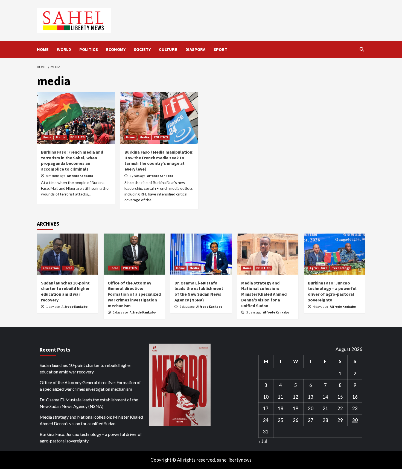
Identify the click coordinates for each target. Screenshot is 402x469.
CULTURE (168, 49)
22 (340, 408)
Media (61, 137)
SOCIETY (142, 49)
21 (325, 408)
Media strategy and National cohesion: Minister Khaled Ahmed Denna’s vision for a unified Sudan (264, 294)
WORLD (64, 49)
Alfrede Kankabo (80, 176)
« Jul (262, 441)
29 (340, 420)
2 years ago (138, 176)
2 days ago (120, 312)
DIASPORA (195, 49)
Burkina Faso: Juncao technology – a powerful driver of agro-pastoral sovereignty (332, 291)
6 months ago (56, 176)
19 (295, 408)
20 (310, 408)
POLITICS (88, 49)
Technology (341, 268)
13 (310, 397)
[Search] (361, 49)
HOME (43, 49)
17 (266, 408)
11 (280, 397)
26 (295, 420)
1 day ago (53, 306)
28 (325, 420)
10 (266, 397)
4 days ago (320, 306)
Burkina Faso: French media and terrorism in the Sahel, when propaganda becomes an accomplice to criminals (72, 160)
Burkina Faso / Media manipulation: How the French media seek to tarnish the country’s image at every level (158, 160)
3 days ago (254, 312)
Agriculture (318, 268)
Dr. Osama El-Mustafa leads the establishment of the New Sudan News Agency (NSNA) (198, 291)
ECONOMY (116, 49)
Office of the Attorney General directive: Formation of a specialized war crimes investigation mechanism (134, 294)
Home (47, 137)
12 (295, 397)
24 (266, 420)
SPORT (220, 49)
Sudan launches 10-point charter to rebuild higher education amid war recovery (65, 291)
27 (310, 420)
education (51, 268)
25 (280, 420)
